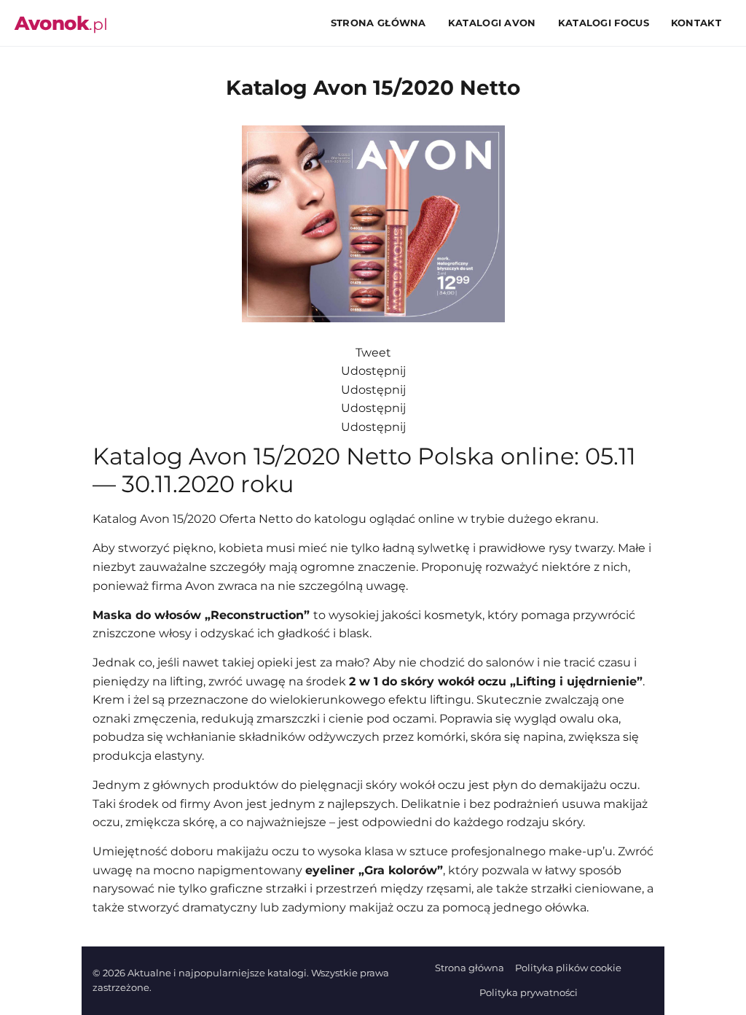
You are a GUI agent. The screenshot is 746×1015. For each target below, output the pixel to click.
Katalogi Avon (492, 22)
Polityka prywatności (528, 992)
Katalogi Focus (603, 22)
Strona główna (378, 22)
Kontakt (696, 22)
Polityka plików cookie (568, 967)
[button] (485, 145)
